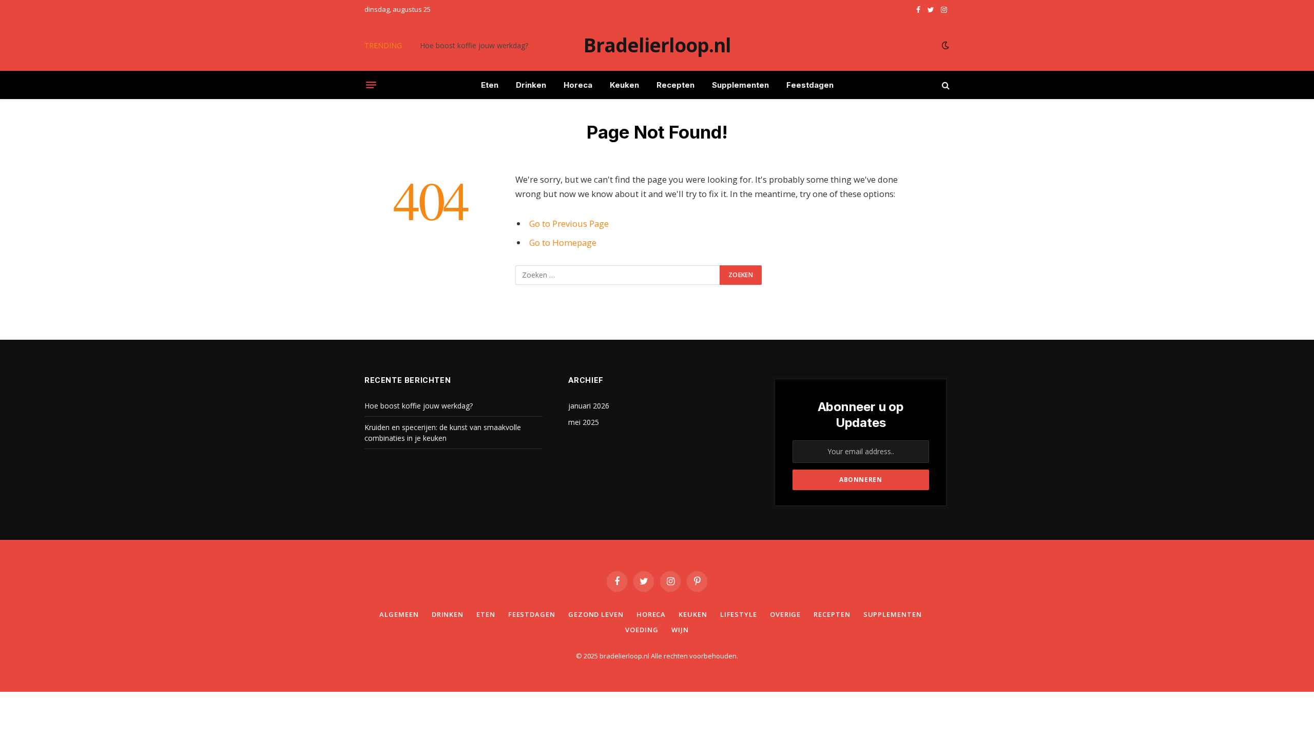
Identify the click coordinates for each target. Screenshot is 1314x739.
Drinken (531, 85)
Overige (785, 614)
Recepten (675, 85)
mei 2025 (583, 422)
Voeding (641, 629)
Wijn (680, 629)
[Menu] (371, 85)
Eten (489, 85)
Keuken (624, 85)
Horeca (578, 85)
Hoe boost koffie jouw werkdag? (474, 45)
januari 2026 (588, 406)
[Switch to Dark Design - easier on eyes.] (944, 45)
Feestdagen (810, 85)
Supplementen (740, 85)
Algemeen (398, 614)
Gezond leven (596, 614)
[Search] (945, 84)
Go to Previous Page (569, 223)
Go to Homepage (562, 242)
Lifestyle (738, 614)
